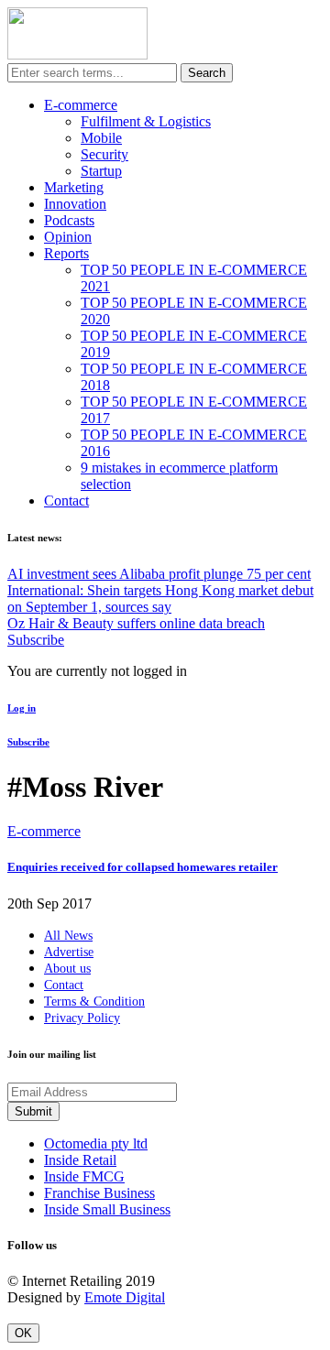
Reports (66, 253)
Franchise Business (99, 1193)
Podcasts (69, 220)
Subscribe (35, 640)
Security (104, 154)
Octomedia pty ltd (96, 1143)
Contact (66, 500)
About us (67, 968)
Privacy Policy (82, 1018)
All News (68, 935)
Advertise (69, 952)
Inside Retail (80, 1160)
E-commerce (80, 105)
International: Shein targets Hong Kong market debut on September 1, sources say (160, 598)
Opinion (68, 237)
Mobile (101, 138)
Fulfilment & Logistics (146, 121)
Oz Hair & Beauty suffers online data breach (136, 623)
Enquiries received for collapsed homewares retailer (142, 867)
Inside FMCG (84, 1176)
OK (23, 1333)
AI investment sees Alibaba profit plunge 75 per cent (159, 574)
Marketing (74, 187)
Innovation (75, 204)
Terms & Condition (94, 1001)
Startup (101, 171)
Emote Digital (124, 1297)
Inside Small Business (107, 1209)
